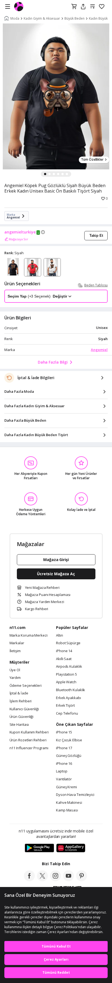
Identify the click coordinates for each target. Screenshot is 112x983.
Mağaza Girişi (56, 559)
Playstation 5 (66, 674)
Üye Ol (15, 670)
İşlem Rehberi (21, 701)
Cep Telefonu (67, 713)
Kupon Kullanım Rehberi (29, 732)
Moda (14, 18)
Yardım (15, 678)
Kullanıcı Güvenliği (24, 709)
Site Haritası (19, 725)
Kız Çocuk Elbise (69, 740)
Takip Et (96, 235)
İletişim (15, 651)
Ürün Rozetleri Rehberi (28, 740)
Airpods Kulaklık (69, 666)
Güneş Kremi (66, 787)
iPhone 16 (64, 764)
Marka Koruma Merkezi (29, 635)
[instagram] (55, 880)
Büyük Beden (74, 18)
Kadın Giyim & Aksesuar (42, 18)
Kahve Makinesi (69, 803)
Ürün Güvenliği (22, 717)
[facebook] (29, 880)
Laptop (61, 771)
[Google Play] (39, 848)
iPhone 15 (64, 732)
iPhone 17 (64, 748)
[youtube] (68, 880)
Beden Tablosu (96, 285)
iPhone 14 (64, 651)
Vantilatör (64, 779)
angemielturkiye (20, 232)
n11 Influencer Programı (29, 748)
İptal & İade (19, 693)
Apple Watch (66, 682)
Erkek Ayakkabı (68, 698)
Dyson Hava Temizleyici (75, 795)
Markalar (17, 643)
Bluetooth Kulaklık (70, 690)
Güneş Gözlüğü (68, 756)
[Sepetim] (74, 7)
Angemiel (99, 349)
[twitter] (42, 880)
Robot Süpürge (68, 643)
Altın (59, 635)
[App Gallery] (70, 848)
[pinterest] (81, 880)
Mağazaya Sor (18, 239)
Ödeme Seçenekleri (26, 686)
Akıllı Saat (63, 659)
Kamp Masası (67, 810)
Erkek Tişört (65, 705)
